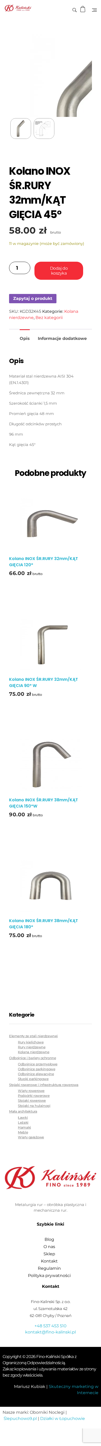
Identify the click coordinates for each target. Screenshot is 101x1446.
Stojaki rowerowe (32, 1101)
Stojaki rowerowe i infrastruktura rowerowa (43, 1085)
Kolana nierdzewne (33, 1052)
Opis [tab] (25, 338)
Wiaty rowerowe (31, 1091)
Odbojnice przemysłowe (37, 1064)
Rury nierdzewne (31, 1047)
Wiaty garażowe (31, 1137)
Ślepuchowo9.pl (20, 1418)
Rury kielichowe (31, 1042)
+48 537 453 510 (50, 1325)
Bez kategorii (49, 317)
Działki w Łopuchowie (62, 1418)
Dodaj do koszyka (59, 271)
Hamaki (24, 1127)
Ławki (23, 1118)
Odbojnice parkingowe (36, 1069)
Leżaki (23, 1122)
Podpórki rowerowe (33, 1096)
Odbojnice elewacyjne (36, 1074)
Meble (23, 1132)
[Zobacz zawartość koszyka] (83, 9)
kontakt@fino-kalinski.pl (50, 1332)
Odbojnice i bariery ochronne (32, 1058)
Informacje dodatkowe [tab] (62, 338)
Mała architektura (23, 1111)
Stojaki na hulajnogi (34, 1106)
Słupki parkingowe (33, 1079)
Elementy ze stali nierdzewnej (33, 1036)
